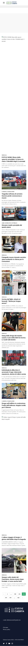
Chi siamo (5, 627)
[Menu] (3, 3)
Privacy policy (6, 629)
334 (10, 597)
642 (18, 597)
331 (19, 594)
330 (15, 594)
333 (6, 597)
